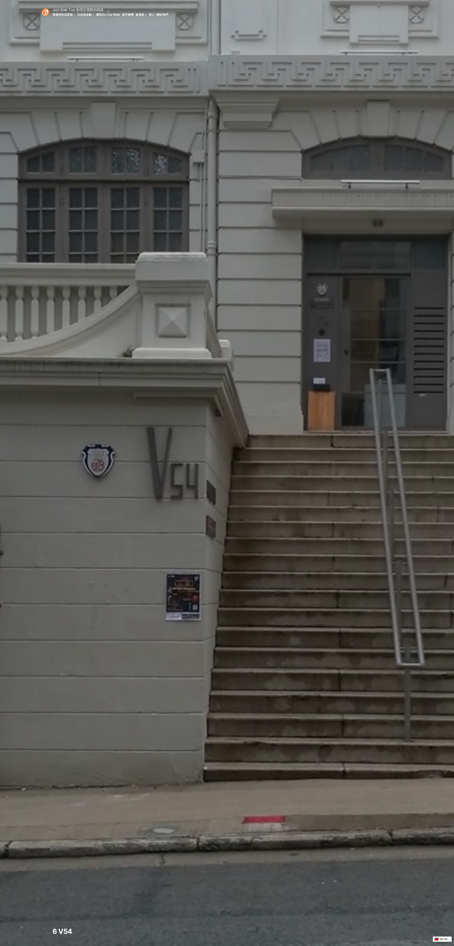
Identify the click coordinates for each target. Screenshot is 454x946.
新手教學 (128, 14)
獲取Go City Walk (108, 14)
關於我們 (162, 14)
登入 (152, 14)
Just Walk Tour (64, 10)
